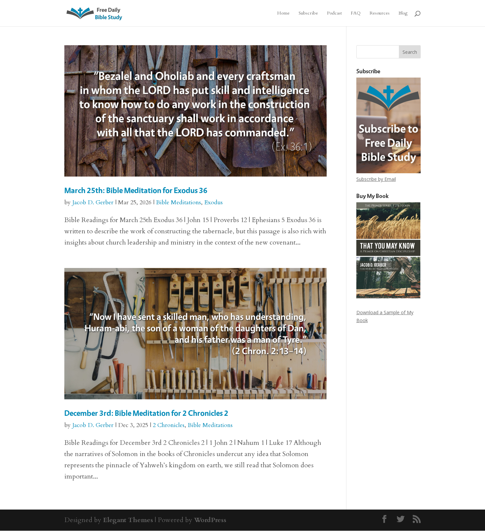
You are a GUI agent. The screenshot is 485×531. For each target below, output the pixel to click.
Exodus (213, 202)
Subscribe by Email (376, 179)
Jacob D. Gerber (92, 202)
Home (283, 13)
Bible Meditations (178, 202)
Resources (380, 13)
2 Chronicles (168, 425)
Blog (403, 13)
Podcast (334, 13)
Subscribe (308, 13)
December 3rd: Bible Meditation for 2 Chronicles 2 (146, 413)
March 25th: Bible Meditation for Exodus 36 (136, 190)
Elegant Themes (128, 519)
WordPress (210, 519)
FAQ (356, 13)
